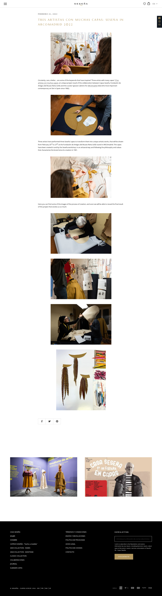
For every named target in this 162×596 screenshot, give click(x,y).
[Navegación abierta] (5, 3)
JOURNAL (13, 564)
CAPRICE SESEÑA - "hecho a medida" (23, 544)
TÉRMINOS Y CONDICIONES (76, 532)
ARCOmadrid (92, 86)
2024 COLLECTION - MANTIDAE (21, 552)
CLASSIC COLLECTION (18, 556)
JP (50, 588)
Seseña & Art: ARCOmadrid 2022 (41, 501)
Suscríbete (123, 557)
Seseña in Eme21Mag (105, 501)
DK (46, 588)
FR (42, 588)
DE (38, 588)
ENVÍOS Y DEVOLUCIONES (75, 536)
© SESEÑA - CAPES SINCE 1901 (23, 588)
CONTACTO (70, 552)
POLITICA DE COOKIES (74, 548)
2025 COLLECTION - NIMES (20, 548)
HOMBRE (13, 540)
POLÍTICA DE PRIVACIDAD (75, 540)
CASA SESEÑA (15, 532)
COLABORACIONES (17, 560)
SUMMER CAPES (16, 568)
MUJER (12, 536)
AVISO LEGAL (70, 544)
